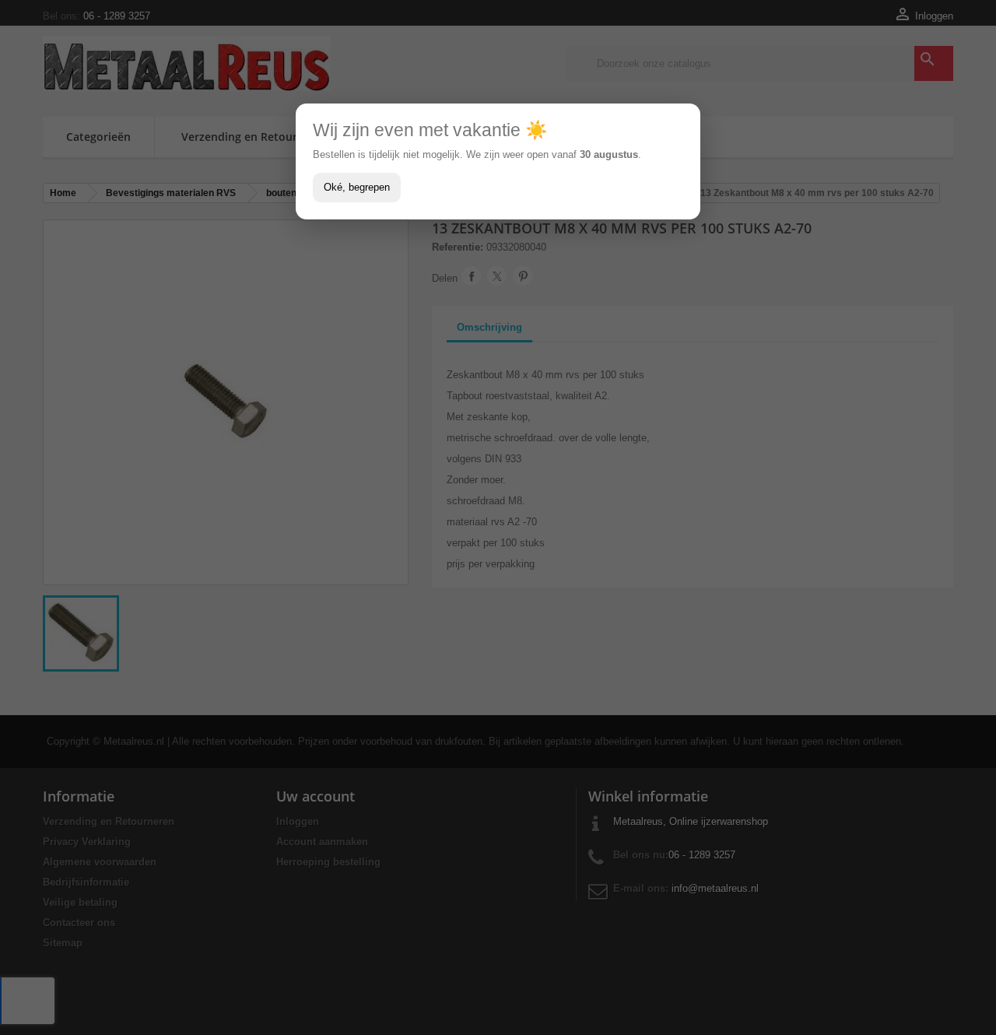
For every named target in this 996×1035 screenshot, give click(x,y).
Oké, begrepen (357, 187)
